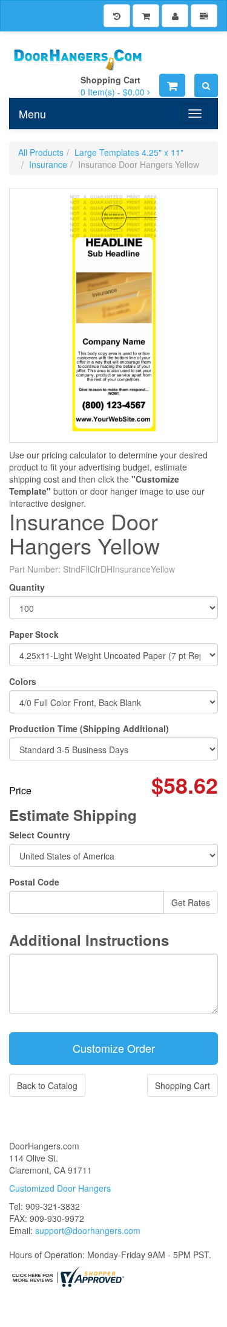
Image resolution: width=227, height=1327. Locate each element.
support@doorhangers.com (87, 1230)
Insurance (48, 164)
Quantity (27, 587)
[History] (117, 15)
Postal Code (34, 882)
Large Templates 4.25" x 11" (128, 152)
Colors (22, 681)
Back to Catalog (47, 1085)
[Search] (206, 85)
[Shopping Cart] (146, 15)
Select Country (39, 835)
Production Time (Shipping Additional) (89, 728)
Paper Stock (34, 634)
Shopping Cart (182, 1085)
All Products (41, 152)
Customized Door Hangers (60, 1188)
